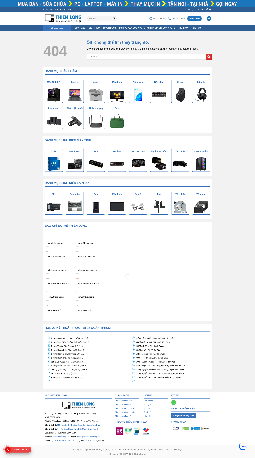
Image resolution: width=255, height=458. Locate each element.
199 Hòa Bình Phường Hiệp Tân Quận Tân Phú (78, 425)
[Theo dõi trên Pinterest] (207, 9)
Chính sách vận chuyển (125, 412)
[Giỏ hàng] (209, 18)
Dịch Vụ (197, 28)
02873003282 (60, 440)
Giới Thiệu (148, 401)
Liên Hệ (147, 416)
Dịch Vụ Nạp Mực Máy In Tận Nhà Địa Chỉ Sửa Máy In (147, 28)
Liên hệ (190, 9)
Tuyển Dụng (109, 28)
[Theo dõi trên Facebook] (196, 9)
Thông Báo (148, 404)
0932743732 (73, 440)
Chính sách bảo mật (123, 401)
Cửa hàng (80, 28)
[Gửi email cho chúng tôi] (202, 9)
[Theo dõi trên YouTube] (210, 9)
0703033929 (91, 440)
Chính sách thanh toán (124, 408)
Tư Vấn (147, 408)
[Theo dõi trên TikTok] (199, 9)
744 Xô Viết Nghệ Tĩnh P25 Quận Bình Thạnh (77, 429)
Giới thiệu (94, 28)
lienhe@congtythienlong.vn (88, 437)
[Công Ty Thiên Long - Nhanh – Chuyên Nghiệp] (63, 18)
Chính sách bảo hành (124, 416)
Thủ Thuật (183, 28)
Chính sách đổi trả (123, 404)
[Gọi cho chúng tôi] (204, 9)
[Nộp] (113, 18)
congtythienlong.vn (61, 437)
